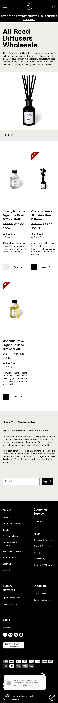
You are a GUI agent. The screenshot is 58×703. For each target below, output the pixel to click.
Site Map (7, 628)
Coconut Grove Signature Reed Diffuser (42, 215)
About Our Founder (12, 524)
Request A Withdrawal (44, 565)
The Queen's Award (12, 551)
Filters (8, 135)
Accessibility (39, 559)
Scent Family (9, 557)
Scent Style (8, 564)
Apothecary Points (11, 598)
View (15, 267)
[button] (15, 235)
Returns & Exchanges (43, 540)
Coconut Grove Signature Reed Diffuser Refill (13, 345)
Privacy (37, 552)
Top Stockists (40, 594)
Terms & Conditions (42, 546)
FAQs (36, 528)
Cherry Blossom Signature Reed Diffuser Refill (14, 215)
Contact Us (39, 521)
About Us (7, 517)
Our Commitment (10, 536)
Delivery (37, 534)
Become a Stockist (42, 600)
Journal (6, 570)
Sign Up (47, 481)
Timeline (6, 530)
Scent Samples (10, 604)
